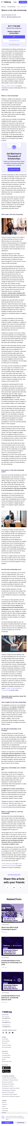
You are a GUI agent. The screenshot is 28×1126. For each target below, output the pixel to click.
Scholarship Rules (6, 1055)
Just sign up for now (14, 40)
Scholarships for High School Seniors (11, 1088)
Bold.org (3, 6)
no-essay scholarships (11, 688)
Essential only (20, 1122)
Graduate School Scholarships (9, 1077)
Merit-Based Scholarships (8, 1084)
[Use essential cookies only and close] (26, 1115)
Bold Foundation (6, 1041)
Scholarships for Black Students (9, 1094)
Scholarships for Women (8, 1086)
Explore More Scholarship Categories (11, 1096)
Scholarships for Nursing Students (10, 1080)
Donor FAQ (4, 1043)
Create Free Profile (14, 169)
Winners (4, 1059)
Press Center (5, 1108)
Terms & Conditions (6, 1045)
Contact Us (4, 1104)
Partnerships (5, 1110)
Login (15, 2)
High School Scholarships (8, 1092)
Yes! (14, 36)
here (2, 858)
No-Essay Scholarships (7, 1082)
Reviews (4, 1112)
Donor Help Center (6, 1047)
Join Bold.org (23, 2)
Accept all (7, 1122)
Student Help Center (7, 1061)
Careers (4, 1106)
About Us (4, 1102)
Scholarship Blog (11, 6)
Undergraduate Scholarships (9, 1090)
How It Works (5, 1039)
